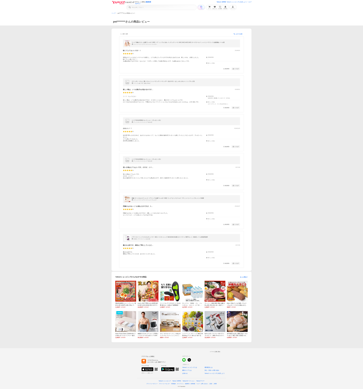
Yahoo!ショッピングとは (189, 367)
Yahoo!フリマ (200, 381)
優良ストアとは (187, 370)
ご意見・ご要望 (213, 383)
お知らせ (185, 373)
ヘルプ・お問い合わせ (202, 383)
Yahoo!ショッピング (165, 381)
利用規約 (173, 383)
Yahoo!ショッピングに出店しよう (237, 2)
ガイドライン (180, 383)
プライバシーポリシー (152, 383)
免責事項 (187, 383)
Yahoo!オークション (189, 381)
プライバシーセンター (164, 383)
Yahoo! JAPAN (221, 2)
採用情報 (193, 383)
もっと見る (243, 277)
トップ (114, 13)
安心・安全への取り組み (212, 370)
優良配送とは (209, 367)
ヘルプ (249, 2)
